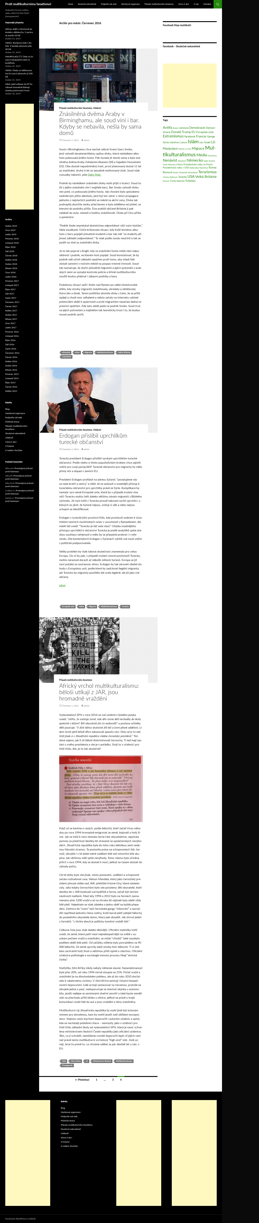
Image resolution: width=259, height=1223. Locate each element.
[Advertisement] (190, 86)
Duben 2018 (11, 264)
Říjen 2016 (10, 340)
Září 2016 (9, 344)
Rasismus (203, 168)
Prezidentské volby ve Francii (197, 165)
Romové (167, 172)
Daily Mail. (95, 174)
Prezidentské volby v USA (176, 168)
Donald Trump (181, 132)
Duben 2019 (11, 226)
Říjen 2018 (10, 247)
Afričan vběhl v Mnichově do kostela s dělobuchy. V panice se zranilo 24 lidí (19, 32)
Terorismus (207, 172)
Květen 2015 (11, 391)
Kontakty (207, 4)
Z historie (9, 446)
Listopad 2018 (12, 243)
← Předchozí (82, 1080)
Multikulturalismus (105, 353)
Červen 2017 (11, 306)
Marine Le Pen (184, 149)
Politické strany (12, 422)
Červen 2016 (11, 357)
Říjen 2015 (10, 383)
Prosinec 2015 (12, 374)
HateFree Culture (178, 142)
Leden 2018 (10, 277)
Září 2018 (9, 251)
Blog (7, 409)
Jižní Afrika (76, 1061)
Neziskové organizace (130, 4)
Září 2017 (9, 294)
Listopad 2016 (12, 336)
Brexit (175, 128)
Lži (87, 1061)
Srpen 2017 (10, 298)
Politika (179, 165)
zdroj (62, 585)
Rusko (175, 173)
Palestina (171, 165)
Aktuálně (66, 353)
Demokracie (197, 127)
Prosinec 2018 (12, 239)
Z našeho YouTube (13, 450)
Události (97, 108)
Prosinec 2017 (12, 281)
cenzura (184, 127)
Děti (64, 1061)
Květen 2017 (11, 311)
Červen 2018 (11, 256)
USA (191, 177)
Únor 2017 (10, 323)
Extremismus (173, 136)
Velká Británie (124, 353)
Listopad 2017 (12, 285)
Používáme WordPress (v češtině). (20, 1219)
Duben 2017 (11, 315)
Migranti (88, 353)
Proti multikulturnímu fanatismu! (28, 4)
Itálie (201, 143)
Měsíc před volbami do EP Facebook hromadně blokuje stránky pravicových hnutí (19, 87)
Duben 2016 (11, 366)
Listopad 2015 (12, 378)
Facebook (189, 136)
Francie (201, 136)
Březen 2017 (11, 319)
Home (70, 4)
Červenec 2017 (12, 302)
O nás (196, 4)
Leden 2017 (10, 328)
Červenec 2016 (12, 353)
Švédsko (190, 180)
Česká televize (177, 181)
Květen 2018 (11, 260)
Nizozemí (182, 161)
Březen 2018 (11, 268)
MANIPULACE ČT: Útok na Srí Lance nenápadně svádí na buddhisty (19, 60)
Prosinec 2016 (12, 332)
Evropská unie (68, 607)
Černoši (166, 181)
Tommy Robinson (170, 177)
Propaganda (67, 1065)
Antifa (167, 127)
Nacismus (212, 156)
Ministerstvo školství (102, 1061)
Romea (212, 168)
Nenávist (170, 160)
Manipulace (170, 148)
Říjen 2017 (10, 289)
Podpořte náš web (108, 4)
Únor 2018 (10, 272)
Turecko (125, 607)
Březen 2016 (11, 370)
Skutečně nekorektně (87, 4)
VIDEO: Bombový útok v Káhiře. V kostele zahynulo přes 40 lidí (18, 46)
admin (87, 140)
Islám (77, 353)
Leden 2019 (10, 234)
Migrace (92, 607)
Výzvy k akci (183, 4)
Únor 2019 (10, 230)
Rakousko (194, 168)
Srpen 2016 (10, 349)
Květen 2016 (11, 361)
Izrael (207, 142)
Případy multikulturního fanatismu (159, 4)
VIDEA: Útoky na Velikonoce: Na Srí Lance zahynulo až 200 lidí (19, 73)
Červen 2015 (11, 387)
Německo (195, 160)
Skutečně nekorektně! (15, 433)
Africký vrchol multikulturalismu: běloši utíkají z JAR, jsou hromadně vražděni (99, 692)
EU (194, 132)
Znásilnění (66, 357)
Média (201, 155)
